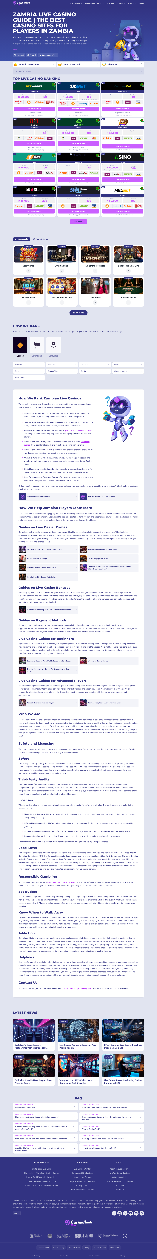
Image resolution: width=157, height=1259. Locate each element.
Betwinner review (34, 112)
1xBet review (78, 112)
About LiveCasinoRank (119, 1169)
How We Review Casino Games (119, 1181)
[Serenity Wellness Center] (108, 1236)
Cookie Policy (36, 1256)
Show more (77, 222)
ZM (15, 1213)
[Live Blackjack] (62, 260)
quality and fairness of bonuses (78, 430)
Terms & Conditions (94, 1256)
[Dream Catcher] (28, 292)
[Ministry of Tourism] (36, 1236)
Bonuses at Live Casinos (82, 1173)
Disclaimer (119, 1185)
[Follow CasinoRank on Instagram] (119, 1213)
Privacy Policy (64, 1256)
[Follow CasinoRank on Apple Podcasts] (142, 1213)
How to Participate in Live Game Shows (42, 1185)
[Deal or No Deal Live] (128, 260)
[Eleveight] (84, 1236)
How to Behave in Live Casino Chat (42, 1181)
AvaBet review (78, 147)
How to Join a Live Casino (41, 1169)
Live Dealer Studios (114, 3)
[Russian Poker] (128, 292)
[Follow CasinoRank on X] (125, 1213)
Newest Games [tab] (42, 239)
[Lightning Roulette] (95, 260)
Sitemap (122, 1256)
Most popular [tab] (23, 239)
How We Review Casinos (119, 1173)
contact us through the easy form (77, 988)
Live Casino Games (93, 3)
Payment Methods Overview (82, 1181)
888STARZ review (34, 147)
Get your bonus (34, 109)
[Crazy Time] (28, 260)
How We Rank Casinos (119, 1177)
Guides (131, 3)
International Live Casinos (82, 1189)
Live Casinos (74, 3)
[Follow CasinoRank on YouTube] (130, 1213)
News (141, 3)
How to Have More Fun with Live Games (41, 1173)
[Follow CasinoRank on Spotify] (136, 1213)
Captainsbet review (122, 112)
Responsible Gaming (83, 1177)
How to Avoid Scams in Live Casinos (41, 1177)
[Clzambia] (64, 1236)
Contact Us (119, 1189)
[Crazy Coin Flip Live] (62, 292)
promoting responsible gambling (61, 882)
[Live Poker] (95, 292)
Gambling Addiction (82, 1185)
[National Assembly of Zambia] (50, 1236)
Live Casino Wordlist (82, 1169)
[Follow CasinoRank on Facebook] (114, 1213)
